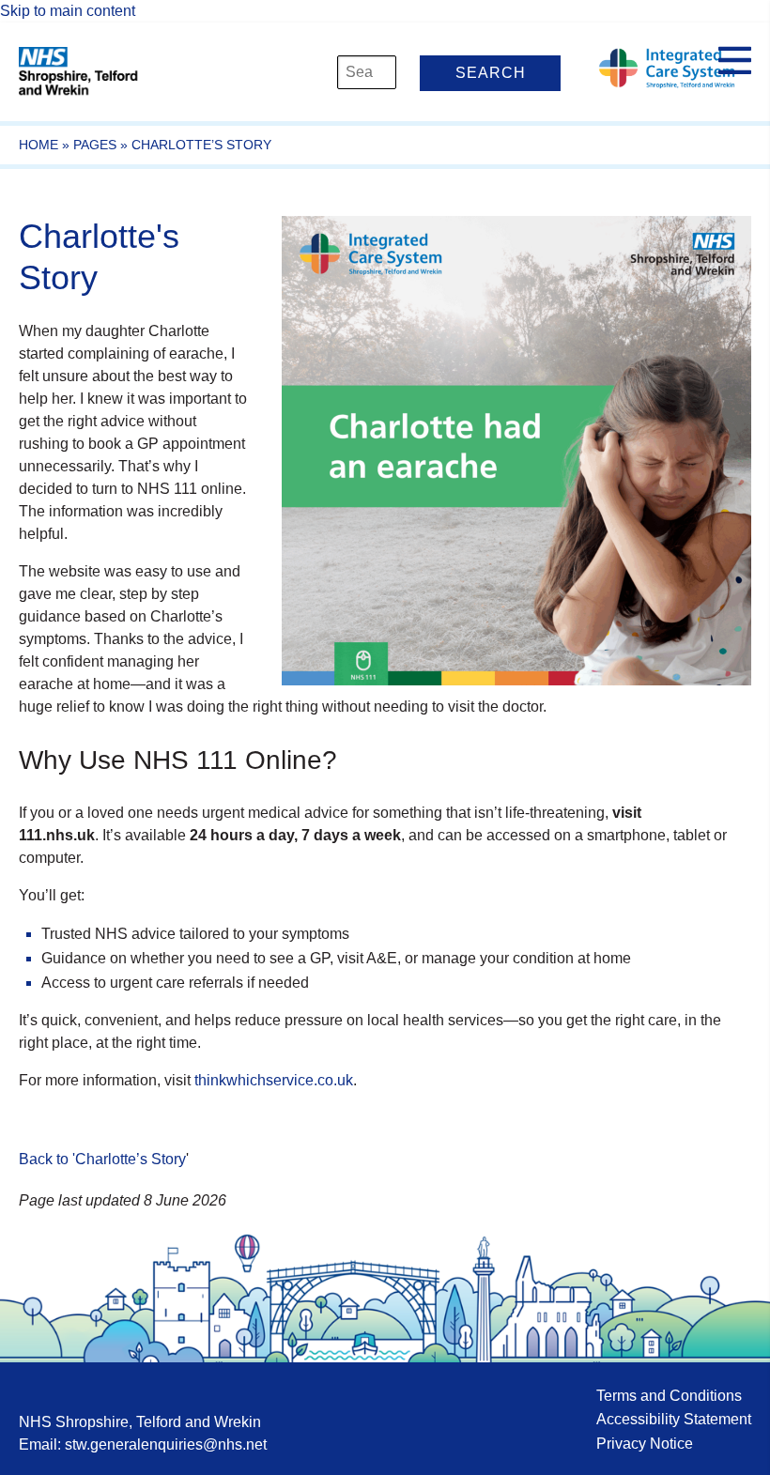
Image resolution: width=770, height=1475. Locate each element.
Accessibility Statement (673, 1419)
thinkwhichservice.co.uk (273, 1080)
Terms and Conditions (669, 1396)
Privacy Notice (644, 1444)
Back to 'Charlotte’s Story (102, 1159)
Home (38, 144)
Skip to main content (67, 11)
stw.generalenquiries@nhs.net (166, 1444)
